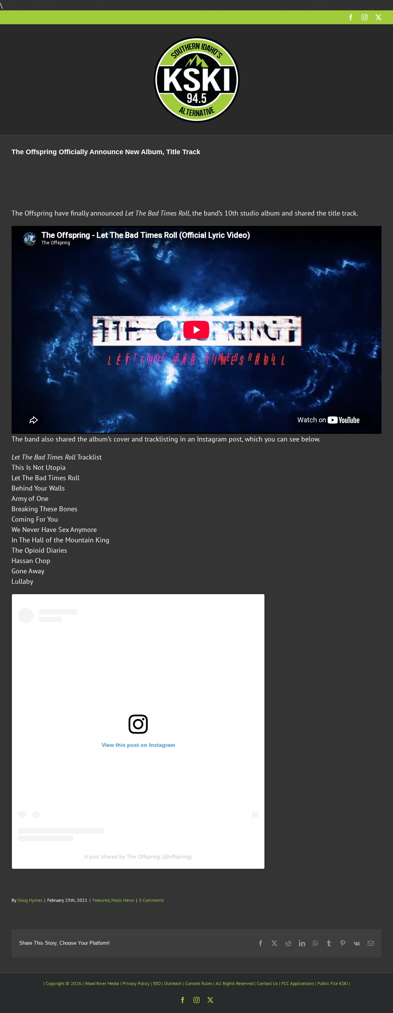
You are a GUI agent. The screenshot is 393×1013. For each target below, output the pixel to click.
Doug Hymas (30, 900)
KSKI (343, 983)
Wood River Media (102, 983)
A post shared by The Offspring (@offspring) (138, 856)
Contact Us (267, 983)
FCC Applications (297, 983)
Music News (122, 900)
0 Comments (151, 900)
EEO (157, 983)
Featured (100, 900)
